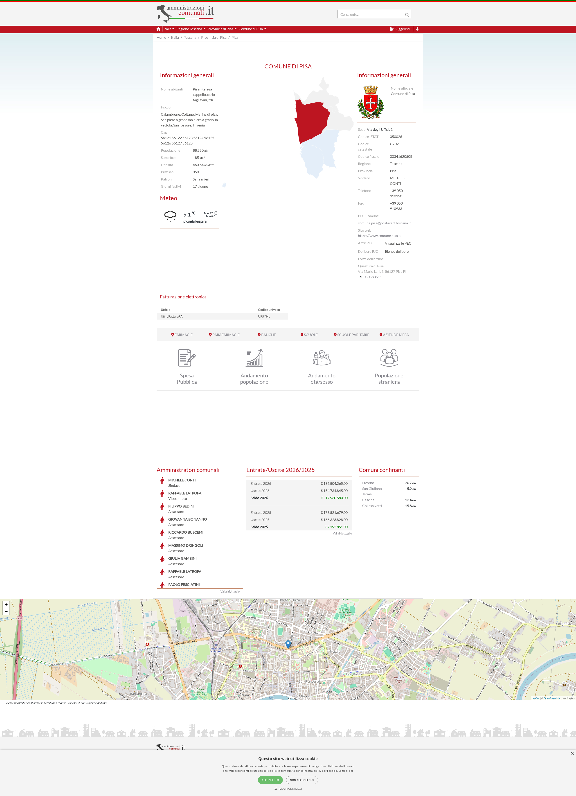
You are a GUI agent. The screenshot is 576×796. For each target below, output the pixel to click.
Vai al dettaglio (230, 591)
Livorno (368, 482)
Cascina (368, 500)
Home (161, 37)
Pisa (235, 37)
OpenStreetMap (552, 698)
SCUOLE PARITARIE (353, 334)
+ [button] (6, 604)
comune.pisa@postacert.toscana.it (384, 223)
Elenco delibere (397, 251)
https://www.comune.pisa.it (379, 235)
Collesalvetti (372, 505)
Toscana (190, 37)
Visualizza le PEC (398, 243)
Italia (175, 37)
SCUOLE (311, 334)
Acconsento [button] (270, 780)
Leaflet (535, 698)
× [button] (572, 753)
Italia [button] (167, 29)
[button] (288, 788)
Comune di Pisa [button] (251, 29)
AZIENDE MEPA (396, 334)
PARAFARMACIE (226, 334)
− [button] (6, 611)
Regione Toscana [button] (189, 29)
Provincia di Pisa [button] (221, 29)
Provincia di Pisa (214, 37)
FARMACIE (184, 334)
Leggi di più (346, 770)
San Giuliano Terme (372, 491)
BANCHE (268, 334)
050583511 (373, 277)
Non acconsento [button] (302, 780)
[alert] (288, 773)
